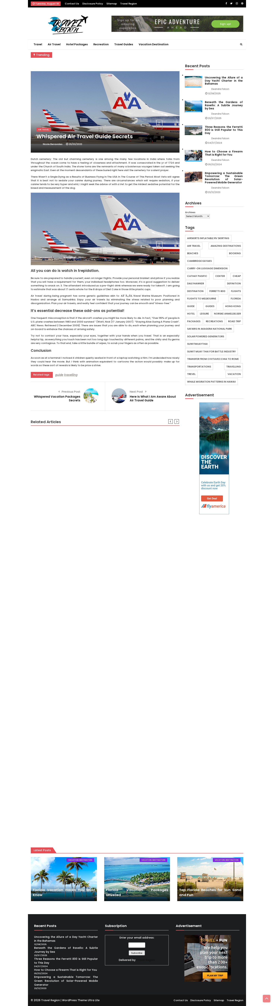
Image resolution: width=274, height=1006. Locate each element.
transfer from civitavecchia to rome (213, 359)
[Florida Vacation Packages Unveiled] (137, 879)
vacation (234, 374)
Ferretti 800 (217, 291)
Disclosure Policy (92, 3)
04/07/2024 (215, 142)
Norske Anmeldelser (227, 313)
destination (195, 291)
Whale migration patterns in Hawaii (211, 381)
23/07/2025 (214, 118)
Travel (38, 44)
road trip (234, 321)
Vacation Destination (154, 44)
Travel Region (128, 3)
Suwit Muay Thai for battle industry (211, 351)
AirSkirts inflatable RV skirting (208, 238)
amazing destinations (226, 246)
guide (59, 375)
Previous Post (71, 392)
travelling (71, 375)
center (220, 276)
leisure (204, 313)
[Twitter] (231, 3)
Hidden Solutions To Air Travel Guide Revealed (66, 506)
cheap (237, 276)
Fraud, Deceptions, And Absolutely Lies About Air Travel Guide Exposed (84, 586)
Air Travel (54, 44)
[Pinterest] (242, 3)
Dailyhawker (195, 283)
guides (209, 306)
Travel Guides (123, 44)
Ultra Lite (94, 1000)
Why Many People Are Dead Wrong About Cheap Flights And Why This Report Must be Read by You (105, 828)
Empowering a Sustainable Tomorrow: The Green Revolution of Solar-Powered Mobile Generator (224, 177)
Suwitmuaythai (197, 344)
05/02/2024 (215, 164)
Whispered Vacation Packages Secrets (57, 398)
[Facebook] (226, 3)
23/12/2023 (214, 192)
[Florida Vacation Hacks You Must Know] (64, 879)
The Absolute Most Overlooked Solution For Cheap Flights (75, 746)
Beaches (192, 253)
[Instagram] (237, 3)
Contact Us (72, 3)
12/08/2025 (214, 93)
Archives (190, 212)
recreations (214, 321)
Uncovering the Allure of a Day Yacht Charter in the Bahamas (224, 81)
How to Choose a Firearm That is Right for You (224, 153)
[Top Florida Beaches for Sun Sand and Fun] (210, 879)
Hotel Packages (77, 44)
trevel (191, 374)
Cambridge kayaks (199, 261)
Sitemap (111, 3)
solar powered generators (205, 336)
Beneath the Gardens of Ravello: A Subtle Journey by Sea (224, 105)
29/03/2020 (75, 144)
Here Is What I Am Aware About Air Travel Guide (153, 398)
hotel (191, 313)
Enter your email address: (136, 937)
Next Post (136, 392)
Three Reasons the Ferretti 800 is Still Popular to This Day (224, 130)
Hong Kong (233, 306)
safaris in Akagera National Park (209, 329)
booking (235, 253)
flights (236, 291)
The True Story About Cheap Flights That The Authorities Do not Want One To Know (94, 666)
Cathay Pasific (197, 276)
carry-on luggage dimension (207, 268)
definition (234, 283)
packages (193, 321)
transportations (199, 366)
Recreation (101, 44)
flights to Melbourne (201, 298)
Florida (236, 298)
